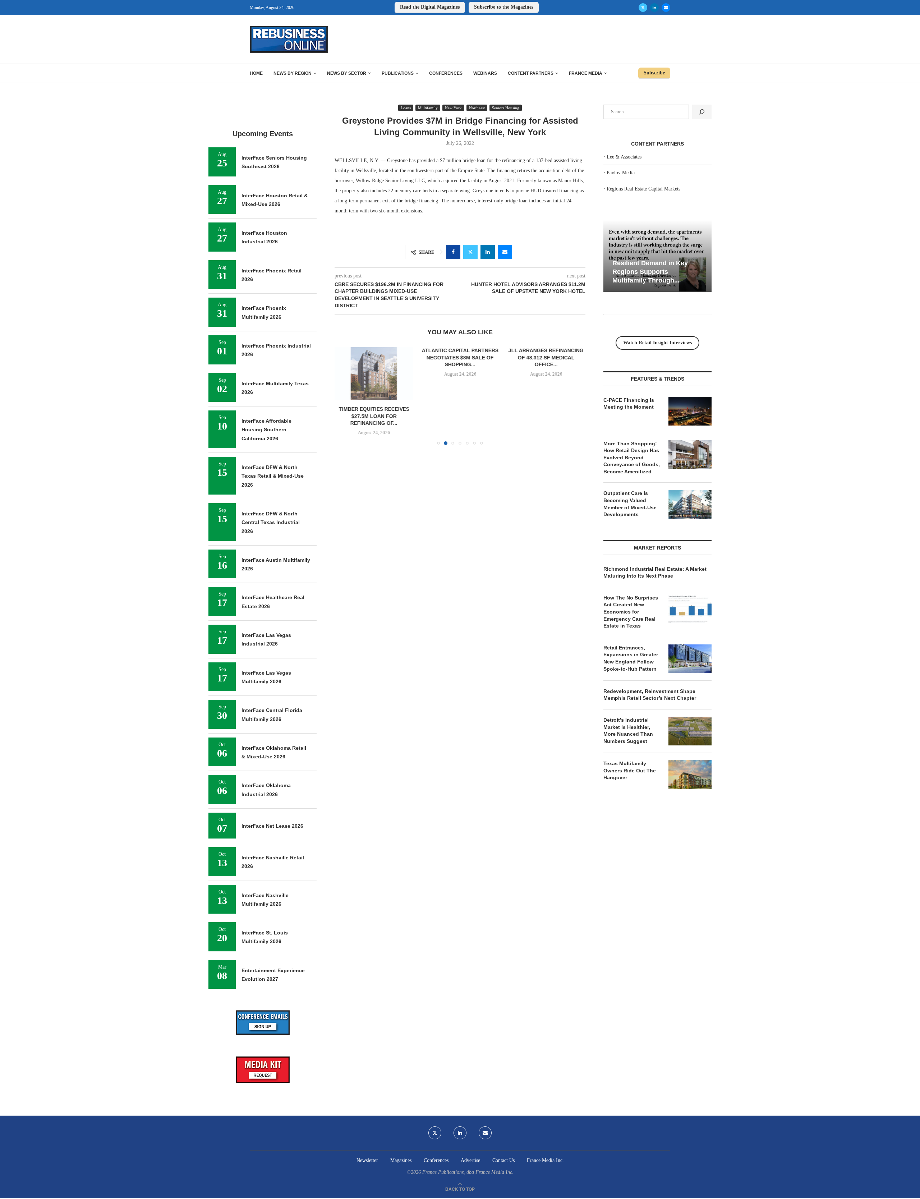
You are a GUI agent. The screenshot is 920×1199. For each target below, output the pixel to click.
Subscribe (654, 72)
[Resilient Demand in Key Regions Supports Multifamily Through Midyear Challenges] (657, 256)
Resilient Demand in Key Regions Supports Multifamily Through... (650, 271)
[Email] (666, 7)
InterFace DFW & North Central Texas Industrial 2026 (271, 522)
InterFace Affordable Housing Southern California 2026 (266, 429)
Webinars (485, 73)
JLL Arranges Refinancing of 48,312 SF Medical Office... (546, 357)
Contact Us (503, 1160)
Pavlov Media (621, 172)
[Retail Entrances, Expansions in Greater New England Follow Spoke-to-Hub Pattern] (690, 658)
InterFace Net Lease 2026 (272, 826)
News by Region (292, 73)
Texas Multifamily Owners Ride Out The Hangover (629, 770)
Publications (398, 73)
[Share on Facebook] (453, 252)
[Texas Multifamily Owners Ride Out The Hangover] (690, 774)
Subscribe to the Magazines (503, 7)
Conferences (446, 73)
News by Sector (346, 73)
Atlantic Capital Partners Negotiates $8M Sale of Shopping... (460, 357)
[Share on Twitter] (470, 252)
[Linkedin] (654, 7)
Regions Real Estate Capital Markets (643, 189)
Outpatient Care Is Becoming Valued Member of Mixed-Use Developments (630, 503)
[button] (344, 396)
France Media (585, 73)
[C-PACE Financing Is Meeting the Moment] (690, 411)
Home (256, 73)
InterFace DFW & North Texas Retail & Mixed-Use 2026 (273, 476)
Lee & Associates (624, 157)
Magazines (400, 1160)
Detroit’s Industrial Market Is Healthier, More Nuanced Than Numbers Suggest (628, 730)
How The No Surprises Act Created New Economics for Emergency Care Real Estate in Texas (630, 612)
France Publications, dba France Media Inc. (468, 1172)
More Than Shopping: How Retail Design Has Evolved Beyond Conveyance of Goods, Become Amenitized (631, 457)
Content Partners (530, 73)
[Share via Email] (505, 252)
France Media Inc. (545, 1160)
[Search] (702, 112)
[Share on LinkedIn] (487, 252)
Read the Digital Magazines (430, 7)
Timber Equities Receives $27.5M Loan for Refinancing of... (374, 416)
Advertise (470, 1160)
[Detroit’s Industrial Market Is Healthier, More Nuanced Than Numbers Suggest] (690, 731)
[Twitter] (643, 7)
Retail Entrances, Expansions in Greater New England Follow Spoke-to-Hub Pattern (630, 658)
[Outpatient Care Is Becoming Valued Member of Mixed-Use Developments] (690, 504)
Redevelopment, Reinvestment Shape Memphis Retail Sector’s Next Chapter (649, 694)
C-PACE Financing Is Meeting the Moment (628, 403)
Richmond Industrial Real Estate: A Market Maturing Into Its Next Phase (655, 572)
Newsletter (367, 1160)
